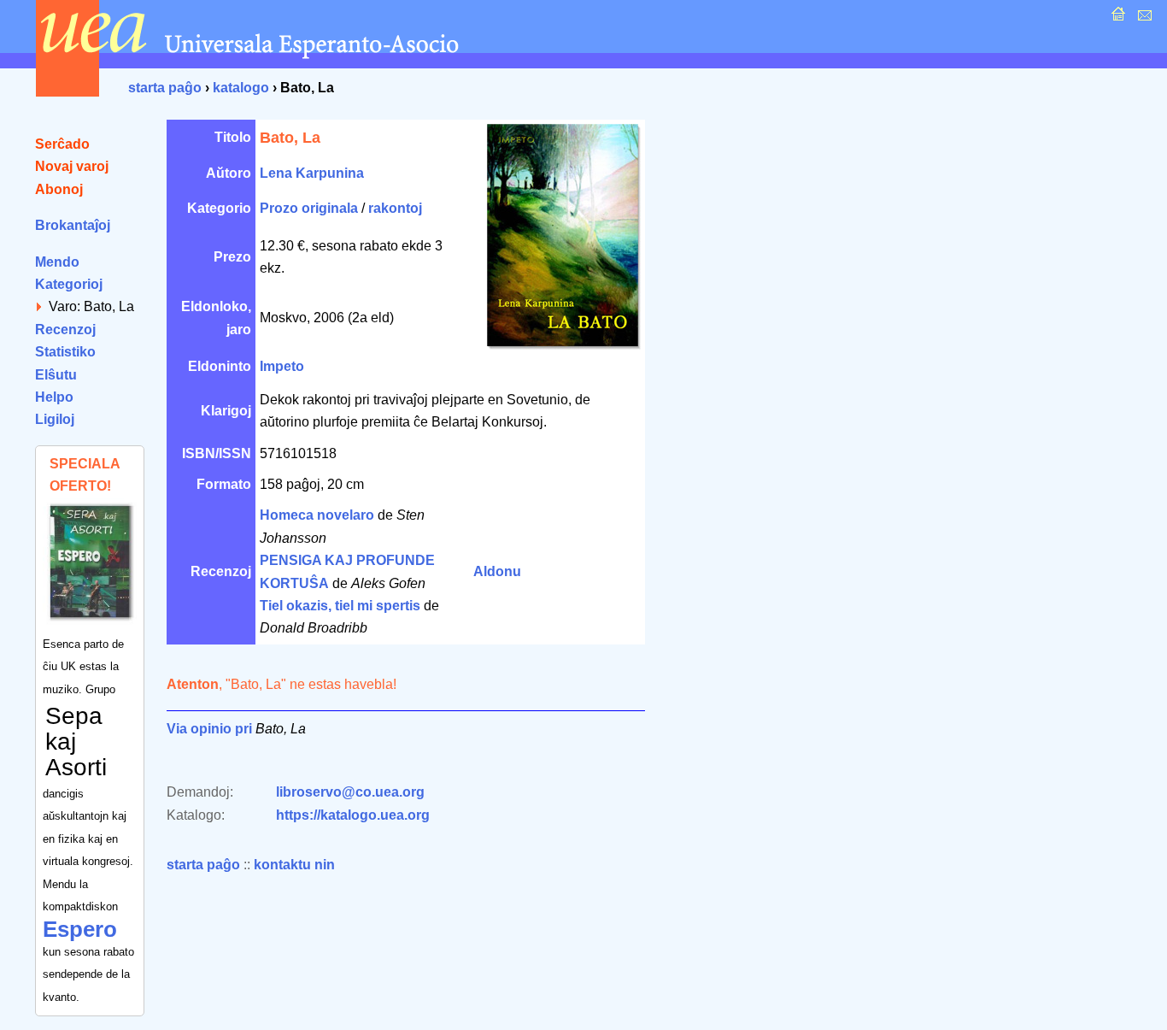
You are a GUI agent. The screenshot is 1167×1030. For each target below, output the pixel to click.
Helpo (54, 397)
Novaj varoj (71, 166)
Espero (80, 929)
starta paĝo (165, 87)
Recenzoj (65, 329)
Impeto (282, 366)
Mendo (57, 262)
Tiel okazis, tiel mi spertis (340, 605)
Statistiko (65, 351)
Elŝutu (56, 375)
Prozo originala (309, 208)
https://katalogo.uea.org (353, 815)
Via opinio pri (209, 728)
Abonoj (59, 189)
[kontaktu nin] (1142, 18)
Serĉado (62, 144)
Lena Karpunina (312, 173)
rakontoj (395, 208)
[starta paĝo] (1116, 18)
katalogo (241, 87)
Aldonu (497, 571)
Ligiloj (54, 419)
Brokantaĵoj (72, 225)
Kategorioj (69, 284)
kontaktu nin (294, 864)
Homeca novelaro (317, 515)
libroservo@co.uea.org (350, 792)
